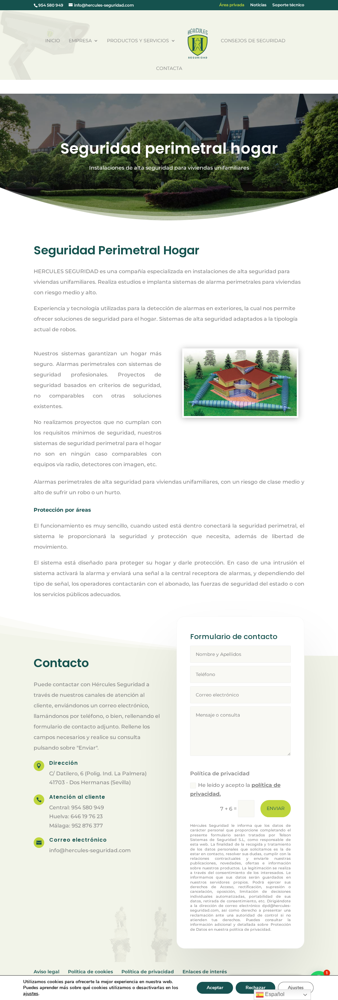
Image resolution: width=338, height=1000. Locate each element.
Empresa (80, 41)
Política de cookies (90, 972)
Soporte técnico (288, 5)
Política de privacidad (147, 972)
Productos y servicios (138, 41)
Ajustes (296, 987)
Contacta (169, 68)
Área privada (231, 5)
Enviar (276, 808)
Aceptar (215, 987)
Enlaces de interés (205, 972)
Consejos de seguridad (253, 41)
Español (274, 994)
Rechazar (255, 987)
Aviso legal (46, 972)
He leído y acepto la (235, 789)
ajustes (30, 994)
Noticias (258, 5)
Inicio (52, 41)
